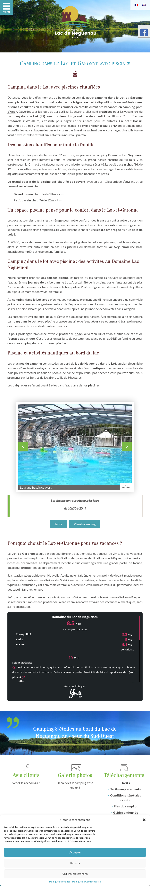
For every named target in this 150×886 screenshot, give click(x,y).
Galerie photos (75, 775)
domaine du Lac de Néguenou (66, 102)
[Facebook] (144, 33)
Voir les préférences (75, 873)
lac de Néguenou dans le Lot (95, 363)
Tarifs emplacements (125, 789)
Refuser (75, 863)
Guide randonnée (125, 812)
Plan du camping (85, 524)
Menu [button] (6, 11)
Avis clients (26, 775)
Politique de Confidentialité (86, 881)
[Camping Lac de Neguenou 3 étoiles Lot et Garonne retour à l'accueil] (75, 22)
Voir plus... (127, 649)
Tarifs (58, 524)
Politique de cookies (59, 881)
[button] (144, 820)
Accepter (75, 852)
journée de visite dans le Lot (49, 282)
